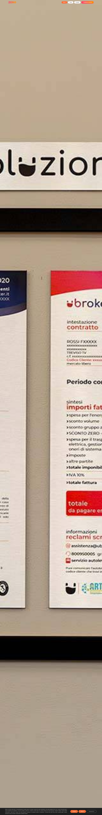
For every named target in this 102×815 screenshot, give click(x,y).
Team (71, 2)
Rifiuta (82, 811)
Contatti (77, 2)
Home (64, 2)
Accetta (74, 811)
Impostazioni (91, 811)
